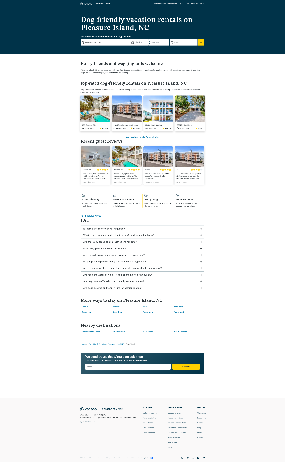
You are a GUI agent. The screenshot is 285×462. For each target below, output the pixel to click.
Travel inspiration (149, 418)
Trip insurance (148, 428)
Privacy (108, 458)
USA (89, 344)
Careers (200, 423)
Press (199, 433)
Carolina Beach (119, 332)
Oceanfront (117, 312)
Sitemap (100, 458)
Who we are (201, 413)
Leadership (201, 418)
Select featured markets (177, 428)
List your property (174, 413)
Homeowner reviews (175, 418)
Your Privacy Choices (144, 458)
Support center (148, 423)
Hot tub (85, 307)
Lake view (178, 307)
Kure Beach (148, 332)
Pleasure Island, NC (116, 344)
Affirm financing (148, 433)
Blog (199, 428)
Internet (116, 307)
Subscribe (186, 367)
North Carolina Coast (91, 332)
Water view (148, 312)
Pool (145, 307)
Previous (81, 110)
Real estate (172, 442)
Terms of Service (118, 458)
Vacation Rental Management (165, 3)
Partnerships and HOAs (177, 423)
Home (83, 344)
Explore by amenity (149, 413)
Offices (200, 437)
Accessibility (130, 458)
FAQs (170, 447)
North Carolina (180, 332)
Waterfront (179, 312)
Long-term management (177, 433)
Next (108, 110)
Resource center (174, 437)
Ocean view (87, 312)
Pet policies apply (91, 216)
